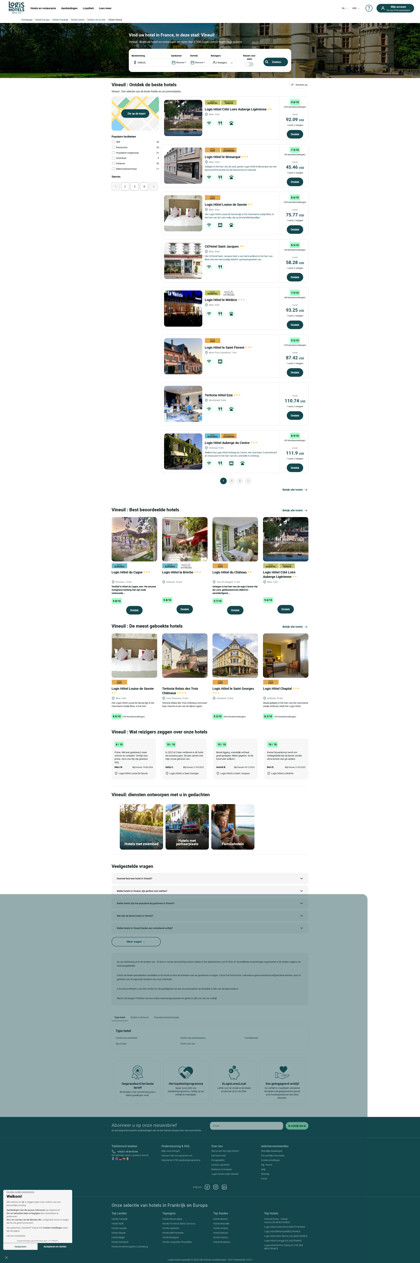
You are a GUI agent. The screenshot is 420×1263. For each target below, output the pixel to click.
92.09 (295, 119)
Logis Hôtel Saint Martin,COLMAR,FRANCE (286, 1236)
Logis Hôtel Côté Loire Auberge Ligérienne (236, 109)
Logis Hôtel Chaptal (278, 688)
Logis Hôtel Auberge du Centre (227, 442)
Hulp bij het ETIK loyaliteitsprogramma (180, 1160)
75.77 (295, 214)
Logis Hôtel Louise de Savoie (226, 204)
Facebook (207, 1187)
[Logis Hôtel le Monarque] (183, 166)
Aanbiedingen (69, 8)
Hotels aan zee (187, 1043)
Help (263, 1169)
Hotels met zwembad (126, 1037)
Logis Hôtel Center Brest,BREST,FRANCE (284, 1226)
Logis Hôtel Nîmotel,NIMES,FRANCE (282, 1231)
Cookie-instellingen (270, 1160)
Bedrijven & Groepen (221, 1169)
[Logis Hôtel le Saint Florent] (183, 356)
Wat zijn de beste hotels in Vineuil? (135, 915)
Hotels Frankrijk (119, 1218)
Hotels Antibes (220, 1228)
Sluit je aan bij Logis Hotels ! (225, 1150)
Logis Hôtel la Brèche (178, 572)
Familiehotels (251, 1037)
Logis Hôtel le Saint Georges (233, 688)
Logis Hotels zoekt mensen (225, 1173)
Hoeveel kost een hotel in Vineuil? (134, 878)
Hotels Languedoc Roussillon (177, 1241)
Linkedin (224, 1187)
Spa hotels (121, 1043)
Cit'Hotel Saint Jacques (222, 246)
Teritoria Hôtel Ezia (219, 395)
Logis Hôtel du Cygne (127, 572)
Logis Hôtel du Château (229, 572)
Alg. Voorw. (267, 1164)
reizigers (216, 55)
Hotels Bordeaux (221, 1241)
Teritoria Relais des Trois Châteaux (180, 690)
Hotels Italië (118, 1223)
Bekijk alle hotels (293, 489)
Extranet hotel (218, 1155)
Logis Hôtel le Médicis (221, 300)
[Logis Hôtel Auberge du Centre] (183, 451)
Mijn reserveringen (170, 1150)
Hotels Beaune (220, 1232)
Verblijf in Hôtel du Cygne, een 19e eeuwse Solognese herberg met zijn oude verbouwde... (134, 590)
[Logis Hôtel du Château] (235, 538)
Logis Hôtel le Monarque (223, 157)
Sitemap (265, 1173)
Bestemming (138, 55)
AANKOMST (176, 55)
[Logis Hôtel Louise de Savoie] (183, 213)
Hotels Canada (119, 1228)
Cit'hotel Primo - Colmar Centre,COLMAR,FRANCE (277, 1220)
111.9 (295, 453)
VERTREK (194, 55)
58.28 (295, 262)
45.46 (295, 167)
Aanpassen (20, 1246)
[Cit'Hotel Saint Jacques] (183, 261)
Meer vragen (134, 941)
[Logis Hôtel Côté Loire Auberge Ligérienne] (183, 118)
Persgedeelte (217, 1160)
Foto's (264, 1178)
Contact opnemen (220, 1164)
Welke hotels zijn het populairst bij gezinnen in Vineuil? (145, 903)
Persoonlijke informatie (272, 1155)
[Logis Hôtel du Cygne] (134, 538)
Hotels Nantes (220, 1218)
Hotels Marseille (221, 1223)
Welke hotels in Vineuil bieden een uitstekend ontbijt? (145, 928)
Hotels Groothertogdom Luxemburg (130, 1246)
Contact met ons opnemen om (176, 1155)
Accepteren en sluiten (55, 1246)
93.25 (295, 310)
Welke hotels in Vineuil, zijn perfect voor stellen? (142, 890)
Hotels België (118, 1237)
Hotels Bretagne (170, 1237)
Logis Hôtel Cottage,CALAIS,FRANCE (283, 1240)
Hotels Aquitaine (170, 1228)
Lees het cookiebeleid (16, 1235)
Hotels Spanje (119, 1232)
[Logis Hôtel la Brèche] (185, 538)
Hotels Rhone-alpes (172, 1218)
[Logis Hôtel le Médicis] (183, 308)
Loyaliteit (88, 8)
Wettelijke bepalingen (271, 1150)
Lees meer (105, 8)
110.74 (295, 400)
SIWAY (249, 1259)
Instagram (216, 1187)
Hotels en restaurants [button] (43, 8)
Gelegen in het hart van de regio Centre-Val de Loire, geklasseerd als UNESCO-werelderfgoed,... (235, 590)
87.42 (295, 357)
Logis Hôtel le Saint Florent (225, 347)
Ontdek (295, 134)
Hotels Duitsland (120, 1241)
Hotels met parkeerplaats (193, 1037)
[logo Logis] (16, 7)
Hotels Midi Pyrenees (173, 1232)
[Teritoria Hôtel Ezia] (183, 404)
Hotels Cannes (220, 1237)
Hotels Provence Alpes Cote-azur (179, 1223)
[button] (6, 1257)
